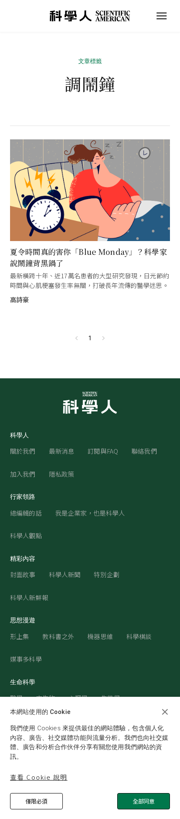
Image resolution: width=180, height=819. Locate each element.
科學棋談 (139, 636)
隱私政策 (62, 474)
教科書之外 (58, 636)
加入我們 (23, 474)
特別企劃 (106, 574)
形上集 (19, 636)
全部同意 (143, 801)
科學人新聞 (65, 574)
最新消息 (62, 451)
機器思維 (100, 636)
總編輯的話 (26, 512)
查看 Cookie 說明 (38, 777)
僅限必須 (36, 801)
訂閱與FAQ (102, 451)
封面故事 (23, 574)
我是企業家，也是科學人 (90, 512)
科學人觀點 (26, 535)
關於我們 (23, 451)
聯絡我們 (144, 451)
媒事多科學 (26, 659)
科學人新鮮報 (29, 597)
